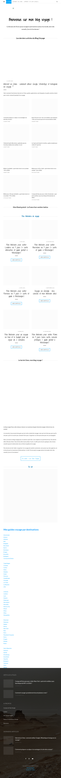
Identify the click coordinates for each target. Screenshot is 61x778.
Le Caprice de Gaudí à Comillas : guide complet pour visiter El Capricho (44, 143)
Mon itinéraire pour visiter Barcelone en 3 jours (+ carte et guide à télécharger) (45, 247)
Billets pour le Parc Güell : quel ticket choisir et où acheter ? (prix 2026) (44, 169)
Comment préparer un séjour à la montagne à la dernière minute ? (15, 118)
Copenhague (6, 563)
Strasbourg (6, 654)
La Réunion (6, 584)
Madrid (5, 598)
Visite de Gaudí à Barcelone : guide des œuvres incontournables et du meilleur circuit (14, 143)
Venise (5, 667)
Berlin (5, 548)
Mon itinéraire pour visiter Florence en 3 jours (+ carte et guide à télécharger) (16, 294)
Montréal (5, 620)
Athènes (5, 539)
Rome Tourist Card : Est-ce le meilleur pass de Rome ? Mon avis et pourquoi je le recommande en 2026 (44, 118)
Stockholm (6, 657)
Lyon (4, 596)
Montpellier (6, 615)
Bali (4, 541)
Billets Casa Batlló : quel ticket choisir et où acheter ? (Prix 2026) (16, 169)
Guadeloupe (6, 578)
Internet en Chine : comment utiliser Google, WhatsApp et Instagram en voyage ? (26, 1)
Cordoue (5, 565)
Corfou (5, 567)
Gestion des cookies (30, 769)
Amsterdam (6, 535)
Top (31, 774)
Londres (5, 594)
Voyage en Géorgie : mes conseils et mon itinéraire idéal (44, 292)
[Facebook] (25, 758)
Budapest (5, 556)
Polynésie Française (8, 635)
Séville (5, 652)
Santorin (5, 650)
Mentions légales (30, 767)
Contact (5, 711)
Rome (5, 643)
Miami (5, 608)
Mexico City (6, 606)
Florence (5, 576)
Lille (4, 586)
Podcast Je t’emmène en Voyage (10, 719)
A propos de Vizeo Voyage (9, 708)
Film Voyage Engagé (8, 715)
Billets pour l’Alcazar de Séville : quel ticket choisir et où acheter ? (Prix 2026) (16, 194)
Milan (5, 611)
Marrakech (6, 602)
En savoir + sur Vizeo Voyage (30, 458)
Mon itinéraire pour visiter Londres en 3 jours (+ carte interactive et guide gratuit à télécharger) (16, 248)
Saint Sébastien (7, 648)
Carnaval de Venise (8, 558)
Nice (4, 630)
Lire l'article (16, 260)
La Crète (5, 582)
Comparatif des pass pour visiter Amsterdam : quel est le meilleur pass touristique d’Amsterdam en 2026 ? (44, 195)
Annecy (5, 537)
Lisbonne (5, 591)
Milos (4, 613)
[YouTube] (32, 758)
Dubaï (5, 574)
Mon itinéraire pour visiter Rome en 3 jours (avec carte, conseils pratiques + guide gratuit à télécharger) (44, 338)
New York (5, 628)
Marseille (5, 604)
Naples (5, 624)
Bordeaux (6, 550)
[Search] (57, 1)
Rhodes (5, 641)
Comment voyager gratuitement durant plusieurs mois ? (31, 693)
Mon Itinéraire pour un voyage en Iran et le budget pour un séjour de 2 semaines (16, 337)
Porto (4, 637)
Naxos (5, 626)
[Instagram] (29, 758)
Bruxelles (5, 554)
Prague (5, 639)
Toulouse (5, 663)
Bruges (5, 552)
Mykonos (5, 622)
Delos (5, 569)
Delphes (5, 572)
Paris (4, 632)
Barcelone (6, 545)
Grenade (5, 580)
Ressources (6, 723)
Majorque (6, 600)
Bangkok (5, 543)
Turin (4, 665)
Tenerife (5, 659)
